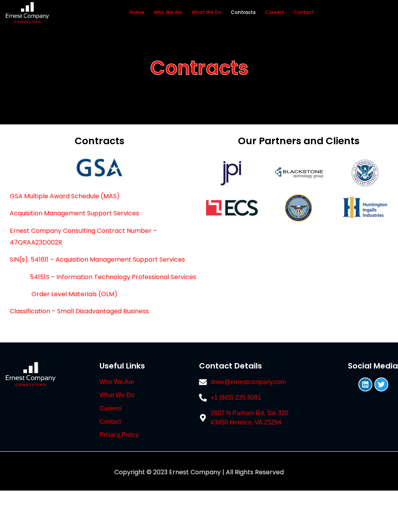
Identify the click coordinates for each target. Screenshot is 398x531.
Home (137, 12)
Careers (274, 12)
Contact (303, 12)
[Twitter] (381, 384)
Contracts (243, 12)
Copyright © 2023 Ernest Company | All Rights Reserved (199, 472)
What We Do (207, 12)
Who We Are (168, 12)
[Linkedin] (365, 384)
